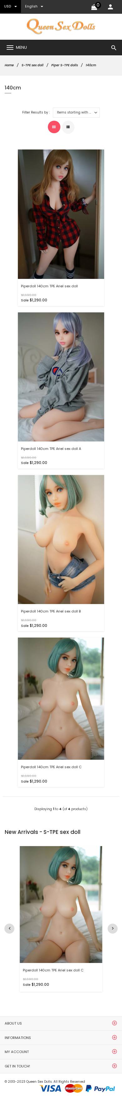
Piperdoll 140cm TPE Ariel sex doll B (51, 611)
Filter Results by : (36, 112)
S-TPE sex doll (32, 65)
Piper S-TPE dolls (64, 65)
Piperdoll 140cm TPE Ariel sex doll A (51, 448)
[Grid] (54, 127)
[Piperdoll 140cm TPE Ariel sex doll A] (61, 376)
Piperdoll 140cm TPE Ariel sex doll (49, 286)
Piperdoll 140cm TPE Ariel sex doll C (51, 766)
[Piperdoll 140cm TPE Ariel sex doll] (61, 214)
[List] (68, 127)
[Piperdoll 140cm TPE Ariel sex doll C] (61, 698)
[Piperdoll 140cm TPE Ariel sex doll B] (61, 539)
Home (9, 65)
